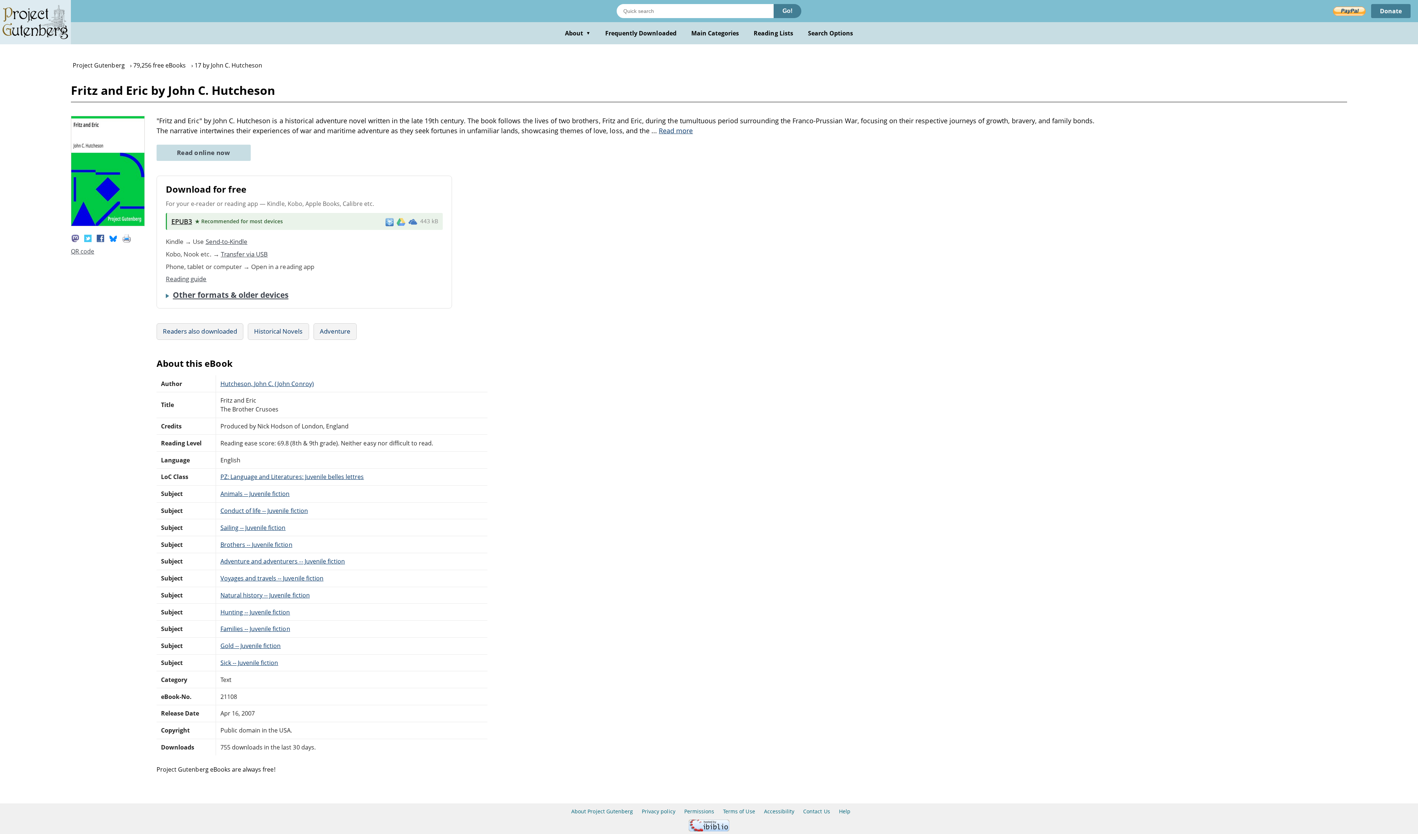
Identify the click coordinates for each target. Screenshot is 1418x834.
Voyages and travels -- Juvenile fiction (271, 578)
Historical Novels (278, 331)
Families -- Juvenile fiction (255, 629)
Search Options (830, 33)
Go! (787, 11)
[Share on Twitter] (88, 238)
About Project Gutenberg (602, 811)
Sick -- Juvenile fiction (249, 663)
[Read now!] (108, 224)
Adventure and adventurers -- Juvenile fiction (282, 561)
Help (844, 811)
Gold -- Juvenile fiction (250, 646)
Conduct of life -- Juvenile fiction (264, 511)
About (577, 33)
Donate (1391, 11)
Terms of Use (739, 811)
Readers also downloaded (200, 331)
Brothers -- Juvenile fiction (256, 545)
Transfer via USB (244, 254)
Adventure (335, 331)
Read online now (203, 152)
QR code (82, 251)
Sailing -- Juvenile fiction (253, 528)
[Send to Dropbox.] (390, 221)
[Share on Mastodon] (75, 238)
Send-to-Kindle (227, 241)
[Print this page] (127, 238)
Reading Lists (773, 33)
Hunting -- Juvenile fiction (255, 612)
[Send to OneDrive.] (412, 221)
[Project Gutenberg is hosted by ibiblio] (709, 829)
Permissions (699, 811)
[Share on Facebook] (100, 238)
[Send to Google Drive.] (401, 221)
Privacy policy (658, 811)
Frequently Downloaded (641, 33)
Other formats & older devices (230, 294)
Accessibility (779, 811)
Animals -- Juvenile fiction (255, 494)
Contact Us (816, 811)
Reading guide (186, 279)
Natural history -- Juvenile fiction (265, 595)
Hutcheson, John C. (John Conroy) (267, 384)
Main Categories (715, 33)
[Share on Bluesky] (113, 238)
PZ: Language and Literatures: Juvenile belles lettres (292, 477)
